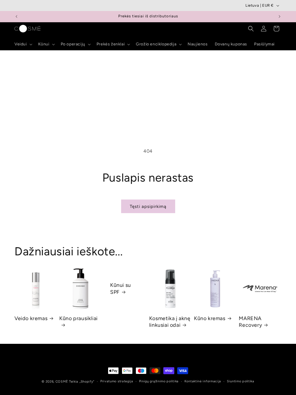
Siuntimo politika (240, 381)
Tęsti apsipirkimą (148, 206)
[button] (23, 44)
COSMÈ (62, 381)
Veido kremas (30, 318)
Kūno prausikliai (78, 318)
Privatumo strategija (116, 381)
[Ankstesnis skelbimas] (16, 16)
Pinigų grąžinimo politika (159, 381)
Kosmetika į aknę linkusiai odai (169, 321)
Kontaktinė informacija (202, 381)
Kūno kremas (209, 318)
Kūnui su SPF (120, 288)
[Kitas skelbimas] (279, 16)
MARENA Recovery (250, 321)
